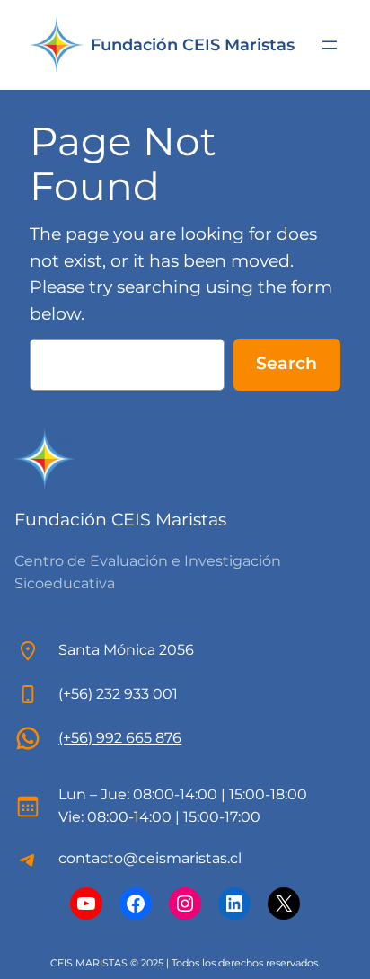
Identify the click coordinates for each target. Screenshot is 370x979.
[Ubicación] (27, 738)
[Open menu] (329, 45)
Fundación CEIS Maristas (193, 44)
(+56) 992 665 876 (119, 737)
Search (286, 363)
